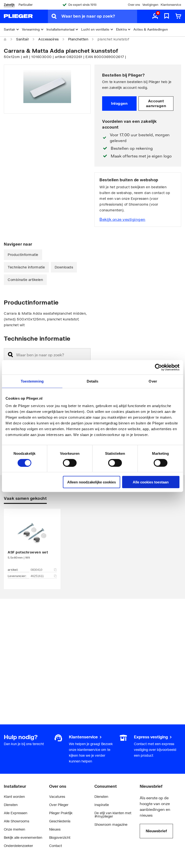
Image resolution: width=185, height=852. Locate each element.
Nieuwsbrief (156, 831)
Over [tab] (153, 381)
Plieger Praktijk (61, 813)
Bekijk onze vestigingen (122, 219)
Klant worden (14, 796)
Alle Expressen (15, 813)
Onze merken (14, 829)
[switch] (70, 463)
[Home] (5, 39)
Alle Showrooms (16, 821)
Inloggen (119, 103)
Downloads (64, 267)
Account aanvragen (156, 103)
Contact (55, 846)
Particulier (26, 5)
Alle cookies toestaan (151, 482)
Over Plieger (58, 805)
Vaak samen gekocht (25, 498)
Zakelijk (9, 5)
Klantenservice (171, 5)
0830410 (36, 570)
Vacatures (57, 796)
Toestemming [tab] (32, 381)
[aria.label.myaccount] (155, 16)
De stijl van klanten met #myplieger (112, 814)
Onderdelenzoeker (18, 846)
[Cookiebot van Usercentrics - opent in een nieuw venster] (158, 367)
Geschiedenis (59, 821)
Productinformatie (23, 255)
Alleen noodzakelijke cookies (91, 482)
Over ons (134, 5)
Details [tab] (93, 381)
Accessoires (48, 39)
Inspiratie (101, 805)
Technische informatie (26, 267)
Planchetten (78, 39)
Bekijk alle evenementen (23, 837)
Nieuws (54, 829)
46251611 (37, 576)
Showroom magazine (110, 824)
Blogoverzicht (59, 837)
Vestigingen (150, 5)
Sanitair (22, 39)
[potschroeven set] (32, 542)
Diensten (11, 805)
